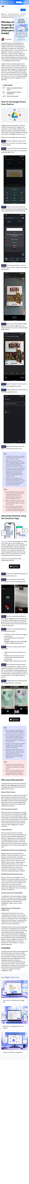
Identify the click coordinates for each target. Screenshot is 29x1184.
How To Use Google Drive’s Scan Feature (14, 88)
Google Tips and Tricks (13, 14)
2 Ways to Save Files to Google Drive (13, 1052)
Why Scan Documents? (12, 96)
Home (4, 14)
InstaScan (3, 541)
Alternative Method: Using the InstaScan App (14, 92)
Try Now (23, 9)
